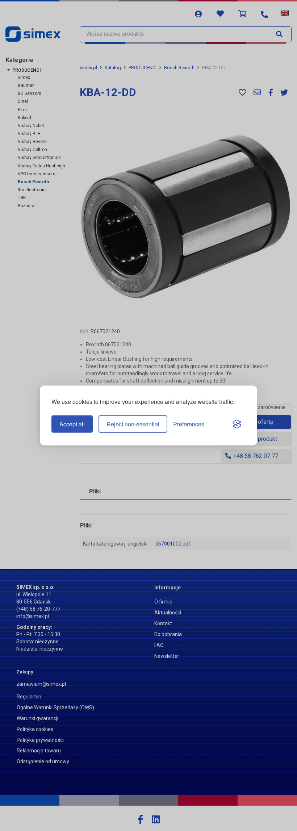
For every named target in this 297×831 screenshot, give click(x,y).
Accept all (72, 424)
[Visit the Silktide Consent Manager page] (237, 424)
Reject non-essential (132, 424)
